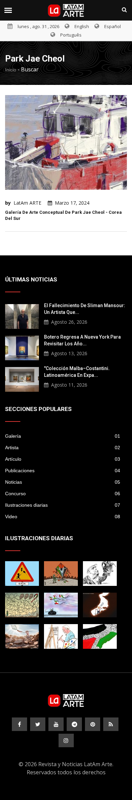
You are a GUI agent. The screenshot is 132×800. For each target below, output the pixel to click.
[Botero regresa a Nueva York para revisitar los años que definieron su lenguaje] (22, 347)
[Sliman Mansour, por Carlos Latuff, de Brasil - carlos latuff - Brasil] (61, 636)
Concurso (62, 493)
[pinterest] (92, 724)
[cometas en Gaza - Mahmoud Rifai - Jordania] (61, 573)
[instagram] (66, 740)
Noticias (62, 482)
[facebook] (19, 724)
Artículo (62, 459)
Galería (62, 436)
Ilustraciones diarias (62, 505)
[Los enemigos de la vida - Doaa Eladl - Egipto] (61, 605)
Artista (62, 447)
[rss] (110, 724)
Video (62, 516)
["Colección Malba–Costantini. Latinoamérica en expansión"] (22, 378)
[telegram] (74, 724)
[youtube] (56, 724)
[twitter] (37, 724)
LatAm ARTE (27, 203)
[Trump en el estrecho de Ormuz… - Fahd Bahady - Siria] (100, 605)
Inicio (10, 69)
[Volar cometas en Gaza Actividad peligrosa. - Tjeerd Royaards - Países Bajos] (22, 605)
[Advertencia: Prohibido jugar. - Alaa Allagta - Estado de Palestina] (22, 573)
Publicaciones (62, 470)
